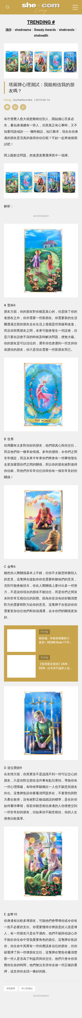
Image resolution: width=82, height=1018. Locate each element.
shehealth (41, 35)
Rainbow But (25, 99)
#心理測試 (27, 988)
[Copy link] (23, 107)
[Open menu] (75, 7)
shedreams (23, 30)
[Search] (7, 7)
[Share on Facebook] (7, 107)
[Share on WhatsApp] (15, 107)
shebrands (66, 30)
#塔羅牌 (10, 988)
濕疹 (8, 30)
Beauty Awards (45, 30)
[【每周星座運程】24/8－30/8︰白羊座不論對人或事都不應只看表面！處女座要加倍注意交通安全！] (21, 666)
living (7, 99)
